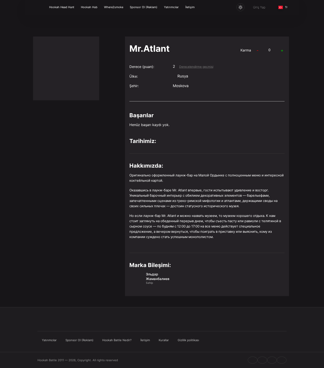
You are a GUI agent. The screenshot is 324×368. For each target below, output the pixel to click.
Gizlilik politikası (188, 340)
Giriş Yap (259, 7)
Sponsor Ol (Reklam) (143, 7)
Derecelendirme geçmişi (196, 66)
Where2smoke (113, 7)
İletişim (190, 7)
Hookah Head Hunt (61, 7)
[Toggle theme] (240, 7)
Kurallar (164, 340)
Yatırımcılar (171, 7)
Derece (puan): (141, 66)
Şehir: (134, 86)
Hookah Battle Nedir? (117, 340)
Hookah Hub (89, 7)
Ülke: (133, 76)
